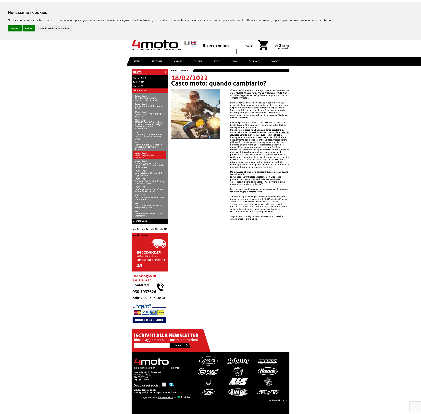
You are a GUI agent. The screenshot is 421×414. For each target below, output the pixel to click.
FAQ (235, 61)
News (183, 70)
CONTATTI (275, 61)
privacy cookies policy (145, 390)
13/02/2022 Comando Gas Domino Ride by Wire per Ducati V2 (149, 181)
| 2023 (136, 228)
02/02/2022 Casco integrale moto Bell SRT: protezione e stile (149, 205)
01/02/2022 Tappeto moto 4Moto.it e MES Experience (149, 213)
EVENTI (217, 61)
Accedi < (250, 45)
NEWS (137, 72)
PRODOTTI (157, 61)
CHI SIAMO (254, 61)
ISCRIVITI (178, 345)
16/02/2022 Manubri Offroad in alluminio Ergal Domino (149, 173)
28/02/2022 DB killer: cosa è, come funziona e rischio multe (146, 98)
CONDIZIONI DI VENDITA (150, 260)
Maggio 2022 (139, 78)
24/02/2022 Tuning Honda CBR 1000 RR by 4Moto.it (149, 114)
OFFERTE (198, 61)
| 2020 (163, 228)
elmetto (257, 199)
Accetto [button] (15, 28)
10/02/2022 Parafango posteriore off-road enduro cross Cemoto (149, 189)
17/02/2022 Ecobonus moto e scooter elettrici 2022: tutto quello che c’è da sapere (150, 164)
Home (174, 70)
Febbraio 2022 (140, 90)
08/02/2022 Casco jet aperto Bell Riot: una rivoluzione (149, 197)
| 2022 (145, 228)
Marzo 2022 (139, 86)
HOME (137, 61)
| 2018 (136, 234)
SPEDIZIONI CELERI (148, 252)
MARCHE (178, 61)
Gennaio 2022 (140, 221)
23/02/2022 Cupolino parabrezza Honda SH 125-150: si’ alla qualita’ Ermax (148, 135)
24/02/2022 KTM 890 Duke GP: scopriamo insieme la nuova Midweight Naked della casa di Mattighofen (149, 124)
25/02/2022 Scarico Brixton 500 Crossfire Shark (149, 106)
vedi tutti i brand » (278, 400)
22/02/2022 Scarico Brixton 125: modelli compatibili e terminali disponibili (148, 146)
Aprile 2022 (139, 82)
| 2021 (154, 228)
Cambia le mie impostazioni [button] (54, 28)
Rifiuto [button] (29, 28)
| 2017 (145, 234)
